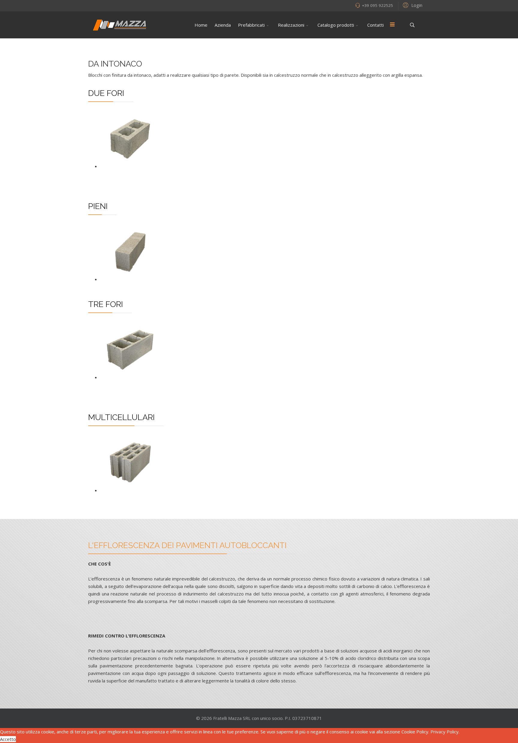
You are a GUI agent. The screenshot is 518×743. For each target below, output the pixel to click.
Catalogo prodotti (335, 25)
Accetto (8, 739)
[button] (411, 4)
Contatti (375, 25)
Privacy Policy (444, 732)
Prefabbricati (251, 25)
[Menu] (392, 24)
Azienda (223, 25)
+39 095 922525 (377, 5)
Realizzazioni (291, 25)
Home (201, 25)
